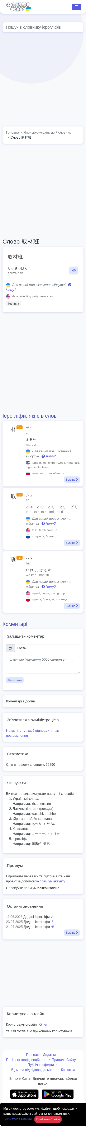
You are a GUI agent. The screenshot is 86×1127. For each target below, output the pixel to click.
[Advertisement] (43, 80)
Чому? (50, 456)
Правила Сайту (64, 1060)
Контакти (68, 1070)
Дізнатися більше (19, 1119)
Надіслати (15, 680)
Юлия (42, 1024)
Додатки (49, 1055)
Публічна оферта (41, 1065)
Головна (12, 132)
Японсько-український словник (47, 132)
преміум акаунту (52, 881)
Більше (71, 479)
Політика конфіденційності (26, 1060)
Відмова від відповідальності (34, 1070)
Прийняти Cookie (48, 1119)
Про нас (32, 1055)
